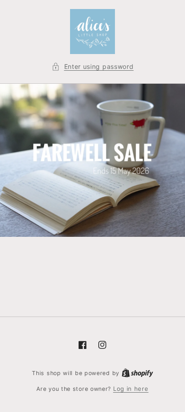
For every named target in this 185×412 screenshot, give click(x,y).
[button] (93, 66)
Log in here (131, 388)
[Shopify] (137, 372)
